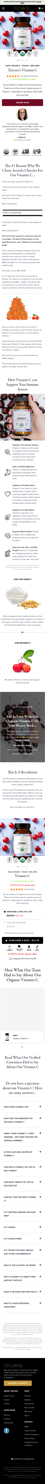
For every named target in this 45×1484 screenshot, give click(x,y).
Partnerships (8, 1423)
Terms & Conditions (31, 1434)
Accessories (29, 1403)
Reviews (7, 1419)
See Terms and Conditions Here (22, 754)
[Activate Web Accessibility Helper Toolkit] (12, 1430)
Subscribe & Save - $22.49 (23, 940)
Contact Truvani (30, 1430)
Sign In (27, 1415)
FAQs (26, 1426)
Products (27, 1396)
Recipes (7, 1415)
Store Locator (29, 1407)
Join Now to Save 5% (18, 1383)
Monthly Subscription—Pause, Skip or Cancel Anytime (19, 933)
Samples (27, 1400)
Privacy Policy (29, 1438)
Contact (6, 1403)
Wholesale (28, 1411)
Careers (7, 1400)
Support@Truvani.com (24, 1459)
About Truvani (9, 1396)
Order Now (22, 102)
